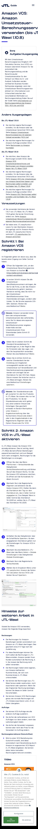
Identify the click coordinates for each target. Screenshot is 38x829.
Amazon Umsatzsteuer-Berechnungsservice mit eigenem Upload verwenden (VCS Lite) (18, 134)
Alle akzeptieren (11, 820)
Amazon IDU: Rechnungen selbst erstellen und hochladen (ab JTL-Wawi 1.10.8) (21, 196)
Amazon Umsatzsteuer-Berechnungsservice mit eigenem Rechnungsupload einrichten (21, 218)
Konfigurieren (18, 813)
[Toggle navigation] (33, 5)
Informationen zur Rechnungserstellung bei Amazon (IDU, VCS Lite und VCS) (18, 103)
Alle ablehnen (26, 820)
